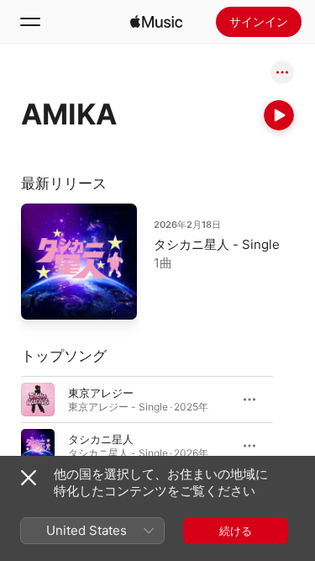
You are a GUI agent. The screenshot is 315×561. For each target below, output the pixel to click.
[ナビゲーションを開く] (30, 21)
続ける (235, 530)
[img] (156, 21)
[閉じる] (28, 477)
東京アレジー (101, 392)
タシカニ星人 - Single (217, 244)
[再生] (279, 115)
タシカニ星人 (101, 438)
